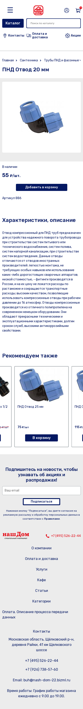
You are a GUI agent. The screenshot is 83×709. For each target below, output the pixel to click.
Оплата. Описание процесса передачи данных (35, 614)
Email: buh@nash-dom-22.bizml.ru (41, 680)
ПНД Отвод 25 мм (30, 407)
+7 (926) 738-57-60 (41, 669)
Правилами (52, 518)
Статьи (41, 591)
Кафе (41, 580)
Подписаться (41, 501)
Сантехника (29, 60)
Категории (41, 601)
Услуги (41, 569)
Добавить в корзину (41, 187)
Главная (8, 60)
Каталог (13, 23)
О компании (41, 548)
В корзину (42, 438)
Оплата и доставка (41, 559)
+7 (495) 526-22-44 (66, 536)
